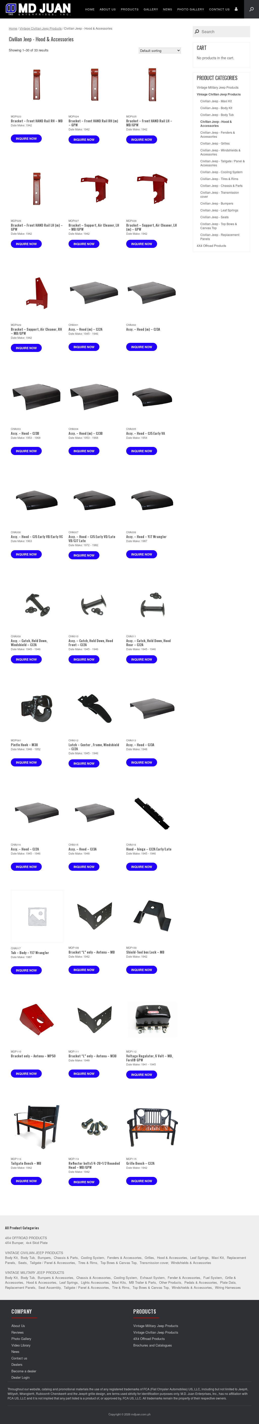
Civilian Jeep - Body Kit (216, 108)
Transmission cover (154, 1262)
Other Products (170, 1282)
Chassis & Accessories (93, 1277)
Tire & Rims (121, 1287)
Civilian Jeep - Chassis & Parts (221, 186)
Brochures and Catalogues (152, 1345)
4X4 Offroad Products (211, 246)
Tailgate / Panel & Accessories (52, 1262)
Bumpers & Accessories (55, 1277)
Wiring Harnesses (228, 1287)
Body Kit (11, 1257)
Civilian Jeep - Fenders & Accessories (217, 134)
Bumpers (44, 1257)
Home (90, 9)
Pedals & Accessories (200, 1282)
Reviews (17, 1332)
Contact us (219, 9)
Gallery (151, 9)
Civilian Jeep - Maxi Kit (216, 101)
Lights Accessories (95, 1282)
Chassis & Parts (66, 1257)
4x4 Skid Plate (37, 1242)
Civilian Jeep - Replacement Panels (219, 237)
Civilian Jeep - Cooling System (221, 172)
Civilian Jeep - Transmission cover (219, 194)
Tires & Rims (87, 1262)
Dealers (17, 1364)
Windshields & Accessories (191, 1262)
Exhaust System (152, 1277)
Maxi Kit (218, 1257)
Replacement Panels (20, 1287)
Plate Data (227, 1282)
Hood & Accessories (172, 1257)
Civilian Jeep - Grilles (215, 143)
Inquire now (26, 138)
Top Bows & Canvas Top (118, 1262)
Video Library (21, 1345)
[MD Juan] (38, 9)
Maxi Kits (119, 1282)
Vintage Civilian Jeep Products (40, 28)
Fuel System (212, 1277)
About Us (108, 9)
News (167, 9)
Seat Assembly (49, 1287)
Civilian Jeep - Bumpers (216, 203)
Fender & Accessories (184, 1277)
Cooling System (92, 1257)
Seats (22, 1262)
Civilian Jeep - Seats (214, 217)
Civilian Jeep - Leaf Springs (219, 210)
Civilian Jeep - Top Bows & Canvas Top (218, 226)
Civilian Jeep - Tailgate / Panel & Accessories (222, 163)
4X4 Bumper (14, 1242)
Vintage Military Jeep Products (218, 87)
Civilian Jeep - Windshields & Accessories (220, 152)
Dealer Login (20, 1377)
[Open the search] (251, 9)
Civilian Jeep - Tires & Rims (219, 179)
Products (130, 9)
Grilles (149, 1257)
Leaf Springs (199, 1257)
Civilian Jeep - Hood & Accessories (216, 124)
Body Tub (28, 1257)
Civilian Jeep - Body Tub (217, 115)
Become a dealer (23, 1371)
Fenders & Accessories (124, 1257)
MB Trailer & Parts (142, 1282)
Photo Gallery (190, 9)
